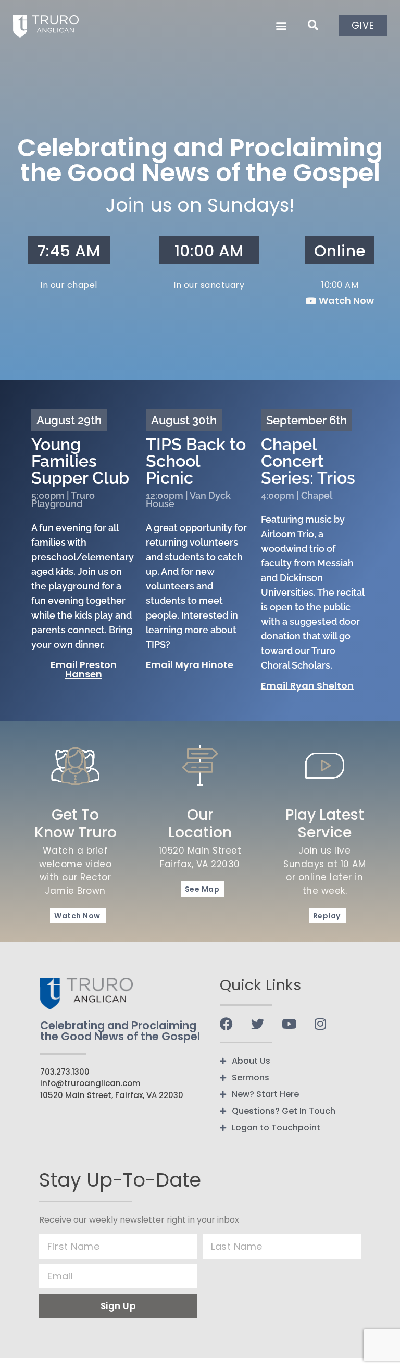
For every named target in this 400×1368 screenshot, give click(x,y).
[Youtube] (288, 1023)
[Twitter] (257, 1023)
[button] (281, 25)
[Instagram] (320, 1023)
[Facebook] (226, 1023)
